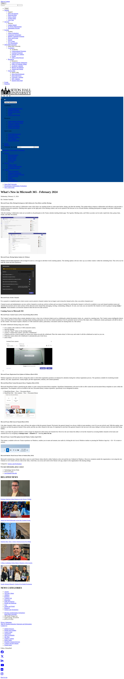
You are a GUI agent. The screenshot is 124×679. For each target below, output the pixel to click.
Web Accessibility (9, 635)
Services (6, 22)
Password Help (12, 15)
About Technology (13, 33)
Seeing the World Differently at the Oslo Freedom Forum (15, 520)
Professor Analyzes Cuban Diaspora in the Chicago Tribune (16, 499)
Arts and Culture (9, 593)
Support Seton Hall (17, 80)
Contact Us (4, 625)
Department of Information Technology (15, 186)
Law (5, 605)
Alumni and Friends (17, 69)
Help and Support (13, 13)
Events (6, 82)
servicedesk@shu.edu (10, 473)
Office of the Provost (18, 57)
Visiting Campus (9, 638)
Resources (11, 59)
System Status (12, 18)
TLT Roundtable (13, 43)
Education (7, 600)
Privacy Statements (6, 622)
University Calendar (17, 77)
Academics (11, 48)
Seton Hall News (16, 75)
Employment (8, 645)
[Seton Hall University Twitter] (3, 657)
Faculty (14, 56)
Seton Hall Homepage (18, 74)
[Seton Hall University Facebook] (3, 652)
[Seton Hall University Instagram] (2, 674)
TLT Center (11, 41)
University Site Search (10, 147)
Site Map (7, 637)
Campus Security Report (11, 643)
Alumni (6, 591)
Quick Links (11, 71)
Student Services (9, 629)
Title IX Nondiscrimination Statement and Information (16, 624)
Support (6, 10)
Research (7, 608)
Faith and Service (9, 601)
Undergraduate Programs (19, 51)
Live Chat (11, 20)
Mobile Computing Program (16, 36)
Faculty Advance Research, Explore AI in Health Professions (16, 584)
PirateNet (7, 84)
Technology (7, 633)
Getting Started (12, 25)
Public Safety (8, 640)
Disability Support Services (12, 642)
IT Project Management (15, 26)
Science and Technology (15, 464)
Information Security (14, 28)
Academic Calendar (17, 66)
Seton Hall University (10, 44)
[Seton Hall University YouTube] (3, 665)
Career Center (8, 632)
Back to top (4, 677)
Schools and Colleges (18, 54)
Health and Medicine (10, 603)
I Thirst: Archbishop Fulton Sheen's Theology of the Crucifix (16, 563)
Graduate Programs (17, 53)
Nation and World (9, 606)
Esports (10, 39)
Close (6, 8)
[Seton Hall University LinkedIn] (2, 661)
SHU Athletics (16, 79)
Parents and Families (10, 630)
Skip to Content (5, 1)
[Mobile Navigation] (5, 99)
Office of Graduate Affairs (19, 64)
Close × (3, 3)
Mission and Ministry (18, 67)
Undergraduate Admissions (19, 62)
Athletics (6, 595)
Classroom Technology (14, 35)
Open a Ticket (12, 17)
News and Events (13, 38)
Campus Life (8, 598)
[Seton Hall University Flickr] (2, 670)
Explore (6, 30)
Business (6, 596)
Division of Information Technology (14, 613)
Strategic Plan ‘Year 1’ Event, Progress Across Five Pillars (16, 541)
